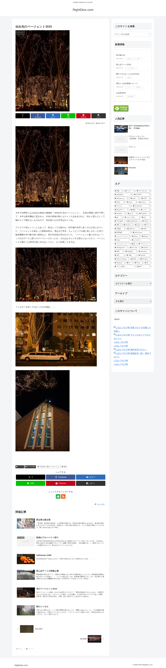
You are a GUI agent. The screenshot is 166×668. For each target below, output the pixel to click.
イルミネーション (54, 466)
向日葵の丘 (120, 55)
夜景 (65, 466)
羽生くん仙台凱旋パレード (127, 83)
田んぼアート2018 (123, 65)
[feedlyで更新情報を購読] (58, 496)
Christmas (42, 466)
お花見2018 (121, 93)
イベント (20, 466)
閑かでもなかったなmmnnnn (127, 74)
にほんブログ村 (121, 342)
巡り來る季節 (31, 466)
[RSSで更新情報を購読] (63, 496)
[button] (98, 115)
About (116, 319)
